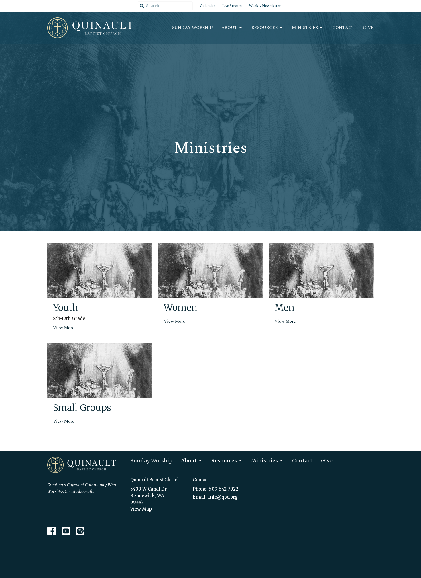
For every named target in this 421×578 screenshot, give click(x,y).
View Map (141, 509)
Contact (343, 27)
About (229, 27)
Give (368, 27)
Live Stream (232, 6)
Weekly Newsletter (265, 6)
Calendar (207, 6)
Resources (264, 27)
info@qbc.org (223, 497)
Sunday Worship (192, 27)
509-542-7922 (223, 489)
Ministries (305, 27)
